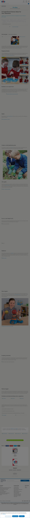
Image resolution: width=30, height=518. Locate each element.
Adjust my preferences (8, 516)
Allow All (22, 516)
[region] (15, 514)
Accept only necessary (15, 516)
